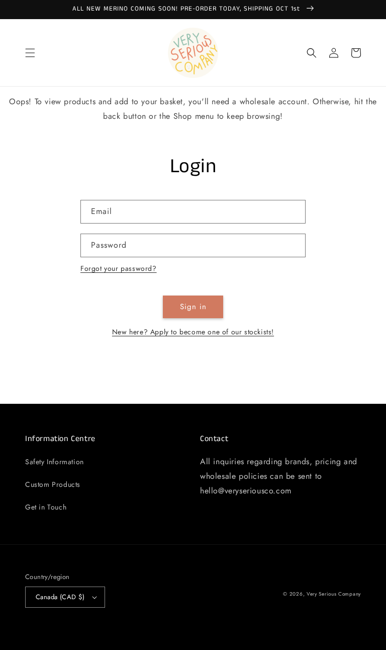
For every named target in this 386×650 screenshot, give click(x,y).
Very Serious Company (334, 594)
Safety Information (54, 462)
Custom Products (52, 484)
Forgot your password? (118, 268)
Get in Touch (45, 507)
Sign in (193, 306)
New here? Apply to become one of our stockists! (193, 332)
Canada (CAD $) (60, 597)
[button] (30, 53)
